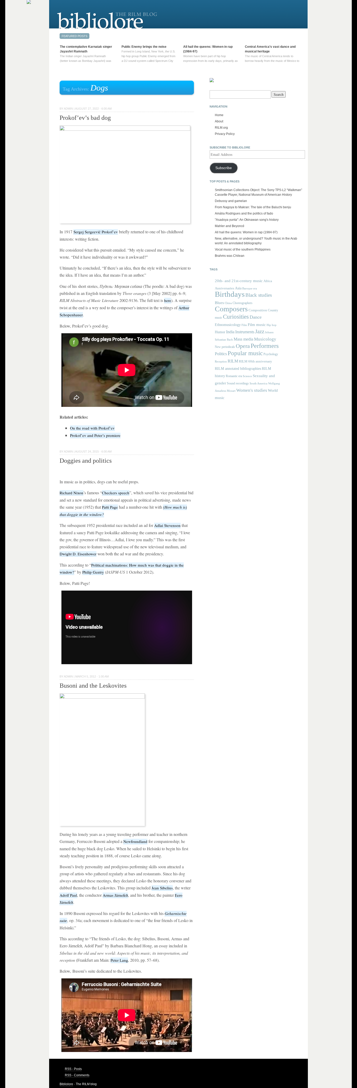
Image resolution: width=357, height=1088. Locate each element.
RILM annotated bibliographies (238, 369)
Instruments (244, 332)
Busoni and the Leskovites (93, 685)
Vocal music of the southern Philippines (242, 249)
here (167, 300)
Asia (238, 288)
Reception (221, 361)
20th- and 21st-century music (239, 281)
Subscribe (223, 168)
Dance (256, 317)
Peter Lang (119, 960)
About (219, 121)
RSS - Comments (77, 1075)
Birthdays (230, 294)
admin (68, 108)
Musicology (265, 339)
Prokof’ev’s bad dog (85, 117)
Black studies (258, 295)
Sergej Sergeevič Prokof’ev (95, 231)
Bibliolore (66, 1084)
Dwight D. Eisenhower (78, 553)
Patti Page (110, 507)
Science (247, 376)
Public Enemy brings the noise (144, 47)
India (230, 332)
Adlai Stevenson (167, 525)
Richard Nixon (71, 492)
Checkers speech (115, 492)
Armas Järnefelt (115, 895)
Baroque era (249, 288)
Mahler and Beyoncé (229, 226)
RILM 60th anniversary (255, 361)
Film (244, 324)
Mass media (243, 339)
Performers (265, 345)
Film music (257, 324)
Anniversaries (224, 288)
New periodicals (225, 347)
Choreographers (242, 303)
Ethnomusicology (228, 325)
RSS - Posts (73, 1069)
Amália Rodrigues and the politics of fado (244, 213)
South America (258, 383)
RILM (233, 361)
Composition (258, 310)
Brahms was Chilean (229, 256)
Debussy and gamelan (231, 201)
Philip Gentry (93, 572)
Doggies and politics (86, 460)
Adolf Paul (68, 895)
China (228, 303)
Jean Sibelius (162, 887)
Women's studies (251, 390)
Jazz (259, 331)
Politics (221, 354)
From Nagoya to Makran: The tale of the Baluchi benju (253, 207)
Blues (219, 303)
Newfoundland (135, 841)
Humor (220, 332)
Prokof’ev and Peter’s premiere (95, 435)
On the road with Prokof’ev (92, 428)
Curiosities (236, 316)
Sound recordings (238, 383)
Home (219, 115)
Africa (267, 281)
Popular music (245, 353)
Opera (243, 346)
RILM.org (221, 127)
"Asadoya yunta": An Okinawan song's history (247, 220)
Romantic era (234, 376)
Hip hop (272, 324)
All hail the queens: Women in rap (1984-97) (246, 232)
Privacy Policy (225, 134)
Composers (231, 309)
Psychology (270, 354)
